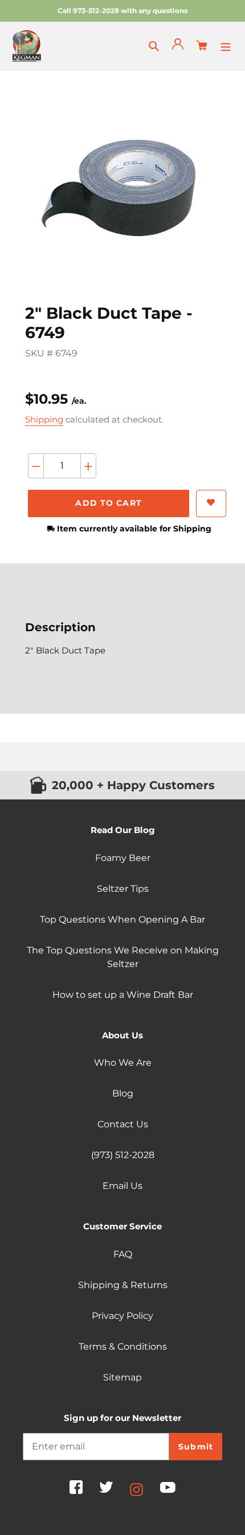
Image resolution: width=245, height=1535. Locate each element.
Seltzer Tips (123, 888)
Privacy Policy (122, 1315)
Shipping (44, 419)
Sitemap (122, 1377)
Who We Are (123, 1062)
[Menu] (226, 45)
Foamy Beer (122, 857)
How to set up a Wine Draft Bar (122, 994)
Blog (122, 1093)
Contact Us (122, 1124)
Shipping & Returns (123, 1285)
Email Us (122, 1185)
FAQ (122, 1254)
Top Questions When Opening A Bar (122, 919)
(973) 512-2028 (122, 1155)
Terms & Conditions (123, 1346)
